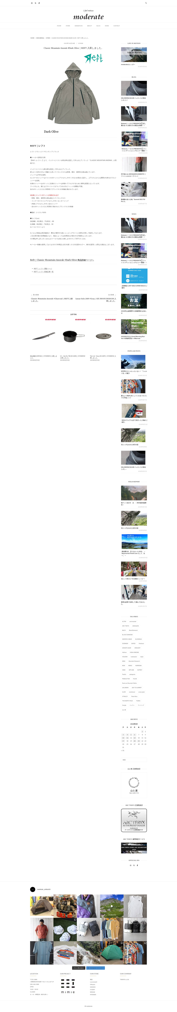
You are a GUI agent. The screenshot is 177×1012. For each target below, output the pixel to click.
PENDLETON (126, 679)
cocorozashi (93, 982)
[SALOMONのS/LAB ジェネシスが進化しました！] (134, 88)
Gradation (79, 26)
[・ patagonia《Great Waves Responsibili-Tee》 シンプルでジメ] (65, 953)
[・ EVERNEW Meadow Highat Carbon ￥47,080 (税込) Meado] (112, 953)
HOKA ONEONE (134, 652)
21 (139, 741)
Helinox (124, 652)
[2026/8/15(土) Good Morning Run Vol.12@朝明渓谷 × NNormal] (134, 326)
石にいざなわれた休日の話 (129, 444)
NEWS (107, 26)
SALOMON (125, 687)
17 (123, 741)
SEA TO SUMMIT (137, 687)
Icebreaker (134, 656)
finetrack (141, 643)
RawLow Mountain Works (129, 683)
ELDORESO (138, 639)
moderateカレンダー (128, 64)
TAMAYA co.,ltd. (124, 979)
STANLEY (125, 696)
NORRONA (138, 665)
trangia (124, 705)
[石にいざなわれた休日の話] (134, 518)
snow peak (141, 692)
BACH (124, 630)
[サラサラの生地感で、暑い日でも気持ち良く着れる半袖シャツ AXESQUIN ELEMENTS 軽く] (41, 929)
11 (127, 738)
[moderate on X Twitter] (35, 3)
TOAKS (138, 701)
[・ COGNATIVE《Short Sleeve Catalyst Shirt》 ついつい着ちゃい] (112, 929)
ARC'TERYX (125, 626)
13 (134, 738)
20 (134, 741)
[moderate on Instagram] (31, 3)
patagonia (132, 674)
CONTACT (116, 26)
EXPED (133, 643)
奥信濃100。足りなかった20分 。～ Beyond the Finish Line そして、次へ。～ (133, 553)
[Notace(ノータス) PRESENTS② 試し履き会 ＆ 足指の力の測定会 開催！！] (134, 113)
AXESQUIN (135, 626)
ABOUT (89, 26)
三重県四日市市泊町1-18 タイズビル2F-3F (42, 981)
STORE (68, 26)
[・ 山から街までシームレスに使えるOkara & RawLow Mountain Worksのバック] (135, 929)
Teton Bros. (134, 696)
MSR (123, 665)
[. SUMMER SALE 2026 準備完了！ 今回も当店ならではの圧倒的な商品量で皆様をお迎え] (65, 906)
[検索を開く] (146, 3)
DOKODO (92, 987)
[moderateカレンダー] (134, 54)
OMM (123, 670)
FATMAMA (93, 994)
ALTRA (124, 621)
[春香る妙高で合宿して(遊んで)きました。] (134, 592)
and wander (132, 621)
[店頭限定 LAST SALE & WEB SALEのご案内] (135, 276)
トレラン (132, 705)
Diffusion (92, 984)
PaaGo (124, 674)
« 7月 (122, 750)
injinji (141, 656)
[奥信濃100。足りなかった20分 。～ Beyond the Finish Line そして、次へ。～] (135, 541)
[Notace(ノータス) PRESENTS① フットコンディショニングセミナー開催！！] (135, 139)
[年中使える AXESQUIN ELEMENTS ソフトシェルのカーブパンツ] (134, 164)
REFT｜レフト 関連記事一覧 (43, 272)
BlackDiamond (133, 630)
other (80, 43)
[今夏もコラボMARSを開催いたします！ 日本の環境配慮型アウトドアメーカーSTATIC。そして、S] (88, 953)
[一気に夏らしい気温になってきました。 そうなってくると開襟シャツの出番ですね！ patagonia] (135, 953)
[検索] (144, 759)
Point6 (135, 679)
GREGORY (137, 648)
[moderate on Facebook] (39, 3)
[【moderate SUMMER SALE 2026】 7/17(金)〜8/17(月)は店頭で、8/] (112, 906)
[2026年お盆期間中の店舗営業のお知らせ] (134, 301)
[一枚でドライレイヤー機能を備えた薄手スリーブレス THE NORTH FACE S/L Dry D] (135, 906)
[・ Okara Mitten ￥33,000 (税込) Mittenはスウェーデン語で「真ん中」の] (88, 929)
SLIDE (124, 692)
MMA (123, 661)
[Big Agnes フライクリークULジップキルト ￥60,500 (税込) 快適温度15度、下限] (88, 906)
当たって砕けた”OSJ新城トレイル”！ (133, 579)
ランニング (141, 705)
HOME (59, 26)
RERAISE (92, 992)
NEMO (130, 665)
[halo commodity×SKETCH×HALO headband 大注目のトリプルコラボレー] (65, 929)
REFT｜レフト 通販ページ (43, 269)
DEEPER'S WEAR (127, 639)
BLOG (98, 26)
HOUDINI (124, 656)
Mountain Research (134, 661)
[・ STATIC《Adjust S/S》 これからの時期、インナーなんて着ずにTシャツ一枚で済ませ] (41, 953)
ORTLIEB (131, 670)
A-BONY (92, 989)
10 (123, 738)
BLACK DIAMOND (127, 634)
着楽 (91, 979)
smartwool (132, 692)
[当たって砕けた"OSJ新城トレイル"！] (134, 569)
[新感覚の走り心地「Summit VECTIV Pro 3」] (134, 189)
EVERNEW (125, 643)
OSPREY (139, 670)
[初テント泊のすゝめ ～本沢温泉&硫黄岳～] (134, 493)
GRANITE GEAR (126, 648)
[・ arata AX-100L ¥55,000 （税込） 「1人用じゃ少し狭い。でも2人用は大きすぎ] (41, 906)
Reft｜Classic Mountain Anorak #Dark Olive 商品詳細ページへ (62, 260)
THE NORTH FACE (127, 701)
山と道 (124, 710)
